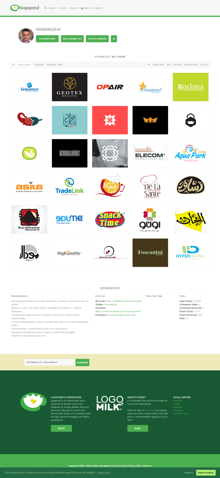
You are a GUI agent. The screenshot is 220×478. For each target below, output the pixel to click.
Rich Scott (150, 410)
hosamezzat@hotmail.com (121, 315)
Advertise (147, 466)
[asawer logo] (190, 186)
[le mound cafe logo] (110, 186)
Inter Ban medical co (104, 260)
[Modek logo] (29, 252)
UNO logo (139, 227)
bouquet (138, 94)
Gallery (52, 8)
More (138, 428)
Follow (114, 38)
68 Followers (97, 38)
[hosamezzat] (26, 35)
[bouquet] (150, 87)
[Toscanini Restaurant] (150, 252)
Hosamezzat (22, 98)
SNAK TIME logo (102, 227)
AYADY (16, 161)
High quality (59, 260)
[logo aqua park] (190, 153)
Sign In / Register (93, 8)
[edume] (70, 219)
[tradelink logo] (70, 186)
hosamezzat (111, 304)
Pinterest (177, 407)
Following (51, 65)
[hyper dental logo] (190, 252)
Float (41, 96)
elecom (137, 161)
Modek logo (19, 260)
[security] (190, 120)
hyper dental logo (183, 260)
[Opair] (110, 87)
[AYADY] (29, 153)
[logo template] (110, 153)
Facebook (178, 401)
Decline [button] (189, 472)
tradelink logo (60, 194)
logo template (101, 161)
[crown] (150, 120)
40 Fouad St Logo (62, 128)
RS (54, 161)
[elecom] (150, 153)
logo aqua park (182, 161)
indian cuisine (23, 128)
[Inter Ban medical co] (110, 252)
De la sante (140, 194)
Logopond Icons (181, 413)
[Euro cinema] (29, 219)
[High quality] (70, 252)
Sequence (18, 94)
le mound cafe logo (104, 194)
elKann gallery (181, 227)
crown (137, 128)
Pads (60, 65)
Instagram (178, 410)
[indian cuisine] (29, 120)
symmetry (99, 128)
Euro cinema (19, 227)
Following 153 (72, 38)
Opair (96, 94)
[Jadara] (190, 87)
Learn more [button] (103, 472)
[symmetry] (110, 120)
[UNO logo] (150, 219)
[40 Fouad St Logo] (70, 120)
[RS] (70, 153)
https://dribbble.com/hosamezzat (123, 301)
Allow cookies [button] (206, 472)
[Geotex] (70, 87)
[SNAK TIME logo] (110, 219)
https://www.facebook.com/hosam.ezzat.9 (118, 311)
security (178, 128)
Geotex (56, 94)
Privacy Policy (135, 466)
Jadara (177, 94)
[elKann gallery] (190, 219)
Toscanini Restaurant (144, 260)
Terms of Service (120, 466)
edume (56, 227)
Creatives (74, 8)
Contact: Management (101, 466)
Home (27, 7)
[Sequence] (29, 87)
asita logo (18, 194)
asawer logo (180, 194)
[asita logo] (29, 186)
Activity (63, 8)
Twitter (176, 404)
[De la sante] (150, 186)
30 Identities (47, 38)
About (61, 428)
